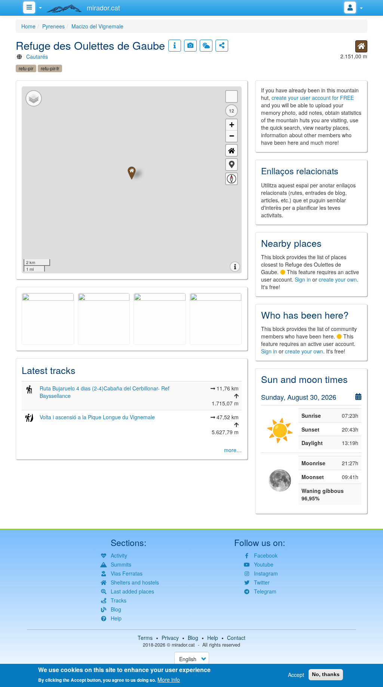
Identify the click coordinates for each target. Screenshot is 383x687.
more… (233, 450)
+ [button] (231, 124)
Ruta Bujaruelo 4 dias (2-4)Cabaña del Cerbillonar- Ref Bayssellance (104, 391)
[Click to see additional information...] (174, 46)
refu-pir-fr (50, 68)
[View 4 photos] (190, 46)
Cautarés (37, 56)
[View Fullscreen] (231, 96)
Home (28, 26)
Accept (296, 674)
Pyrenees (53, 26)
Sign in (303, 279)
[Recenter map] (231, 150)
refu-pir (26, 68)
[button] (231, 164)
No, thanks (326, 674)
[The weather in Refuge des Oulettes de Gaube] (206, 46)
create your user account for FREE (313, 97)
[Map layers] (33, 98)
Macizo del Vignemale (97, 26)
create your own (338, 279)
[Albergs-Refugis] (361, 46)
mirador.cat (183, 644)
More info (168, 679)
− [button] (231, 136)
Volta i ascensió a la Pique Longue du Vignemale (97, 417)
